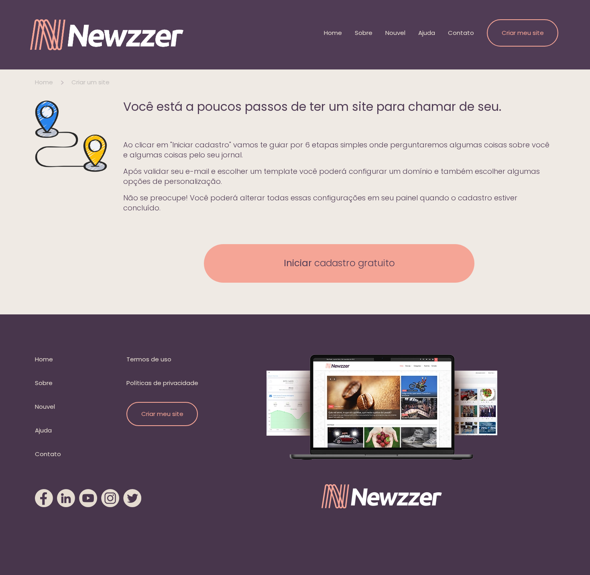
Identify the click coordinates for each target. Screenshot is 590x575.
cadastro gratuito (339, 263)
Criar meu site (523, 33)
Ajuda (426, 33)
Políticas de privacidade (162, 383)
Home (333, 33)
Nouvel (395, 33)
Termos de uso (148, 359)
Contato (461, 33)
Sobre (363, 33)
